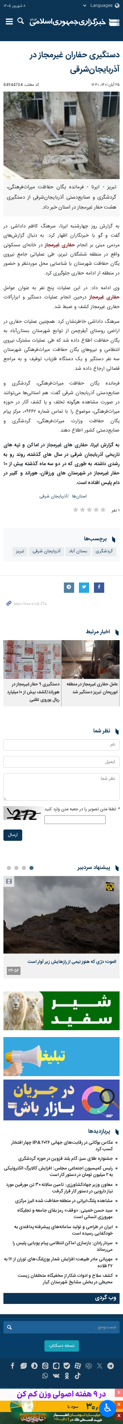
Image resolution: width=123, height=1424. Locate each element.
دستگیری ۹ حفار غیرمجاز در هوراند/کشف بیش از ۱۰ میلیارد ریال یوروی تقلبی (33, 692)
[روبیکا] (88, 1366)
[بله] (67, 1366)
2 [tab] (24, 868)
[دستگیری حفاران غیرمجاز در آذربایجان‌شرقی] (61, 135)
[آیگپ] (56, 1366)
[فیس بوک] (12, 1366)
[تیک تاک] (77, 1376)
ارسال (13, 835)
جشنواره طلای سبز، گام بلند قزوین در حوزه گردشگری (65, 1159)
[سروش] (34, 1366)
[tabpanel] (61, 927)
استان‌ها (79, 496)
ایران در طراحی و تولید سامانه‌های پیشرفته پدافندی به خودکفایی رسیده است (63, 1230)
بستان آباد (78, 551)
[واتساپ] (45, 1376)
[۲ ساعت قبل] (61, 915)
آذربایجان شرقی (53, 496)
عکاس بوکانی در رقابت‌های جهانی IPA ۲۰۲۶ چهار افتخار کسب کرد (62, 1146)
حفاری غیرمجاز (60, 245)
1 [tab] (31, 868)
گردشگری (104, 551)
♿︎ (108, 1408)
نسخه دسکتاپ (61, 1346)
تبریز (20, 551)
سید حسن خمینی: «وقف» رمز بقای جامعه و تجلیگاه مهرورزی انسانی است (65, 1214)
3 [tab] (16, 868)
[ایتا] (45, 1366)
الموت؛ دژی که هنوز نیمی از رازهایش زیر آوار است (72, 962)
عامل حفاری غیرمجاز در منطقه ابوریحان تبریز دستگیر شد (92, 688)
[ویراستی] (23, 1366)
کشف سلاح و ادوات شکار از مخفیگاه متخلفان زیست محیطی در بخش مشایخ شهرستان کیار (65, 1279)
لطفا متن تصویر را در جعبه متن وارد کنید (82, 809)
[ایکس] (99, 1366)
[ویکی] (56, 1376)
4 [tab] (9, 868)
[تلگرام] (110, 1366)
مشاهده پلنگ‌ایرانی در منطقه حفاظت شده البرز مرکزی (64, 1201)
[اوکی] (67, 1376)
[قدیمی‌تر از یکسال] (91, 659)
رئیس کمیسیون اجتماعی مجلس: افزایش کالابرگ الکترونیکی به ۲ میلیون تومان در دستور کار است (58, 1172)
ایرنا (68, 22)
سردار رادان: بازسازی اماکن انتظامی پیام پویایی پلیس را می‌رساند (63, 1246)
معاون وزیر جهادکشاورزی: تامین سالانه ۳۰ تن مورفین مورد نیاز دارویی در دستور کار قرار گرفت (59, 1188)
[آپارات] (77, 1366)
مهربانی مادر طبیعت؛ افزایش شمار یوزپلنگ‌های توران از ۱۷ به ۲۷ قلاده (58, 1263)
